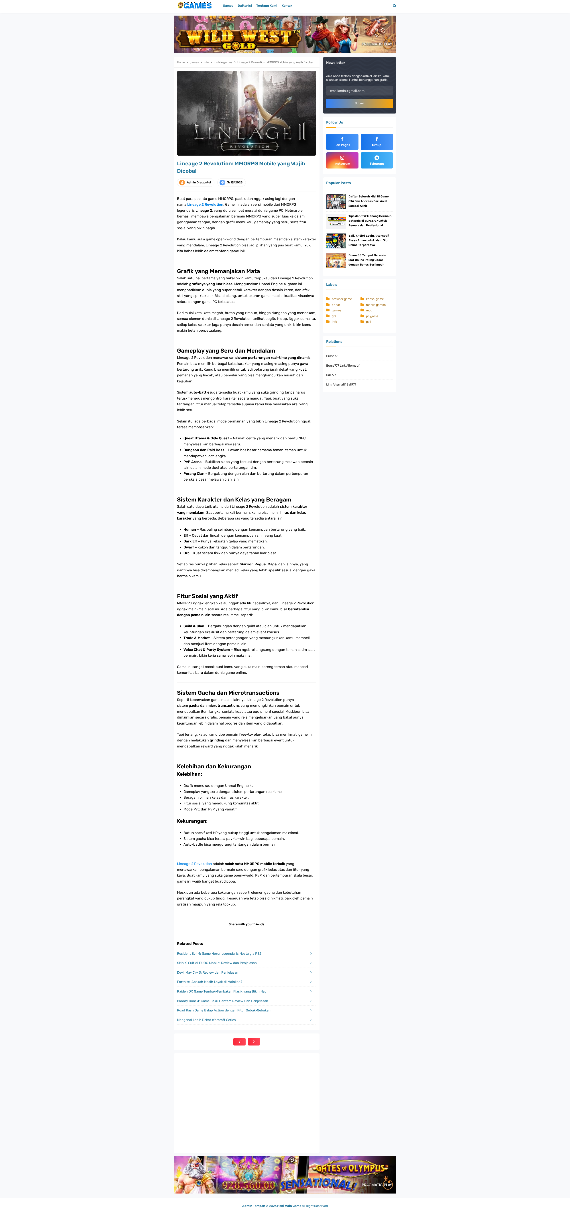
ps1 (368, 322)
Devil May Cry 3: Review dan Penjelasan (207, 972)
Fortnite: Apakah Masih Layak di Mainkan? (209, 982)
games (336, 310)
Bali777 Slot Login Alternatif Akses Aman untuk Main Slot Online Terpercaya (368, 240)
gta (334, 316)
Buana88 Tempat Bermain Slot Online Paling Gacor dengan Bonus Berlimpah (367, 260)
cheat (336, 305)
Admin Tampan (253, 1206)
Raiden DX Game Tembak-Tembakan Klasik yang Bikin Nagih (223, 991)
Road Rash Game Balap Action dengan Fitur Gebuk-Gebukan (224, 1010)
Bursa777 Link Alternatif (342, 365)
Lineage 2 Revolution (205, 204)
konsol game (375, 299)
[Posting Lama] (254, 1042)
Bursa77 (332, 356)
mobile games (376, 305)
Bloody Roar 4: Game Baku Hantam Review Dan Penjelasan (222, 1001)
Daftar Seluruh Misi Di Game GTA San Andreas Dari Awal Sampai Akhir (368, 201)
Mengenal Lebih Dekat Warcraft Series (206, 1020)
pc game (372, 316)
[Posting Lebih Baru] (239, 1042)
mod (369, 310)
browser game (342, 299)
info (334, 322)
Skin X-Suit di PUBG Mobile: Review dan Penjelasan (217, 963)
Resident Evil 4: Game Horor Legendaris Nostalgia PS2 (219, 954)
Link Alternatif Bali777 (341, 384)
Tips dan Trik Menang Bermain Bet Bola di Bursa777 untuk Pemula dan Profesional (369, 220)
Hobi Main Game (289, 1206)
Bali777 (331, 375)
